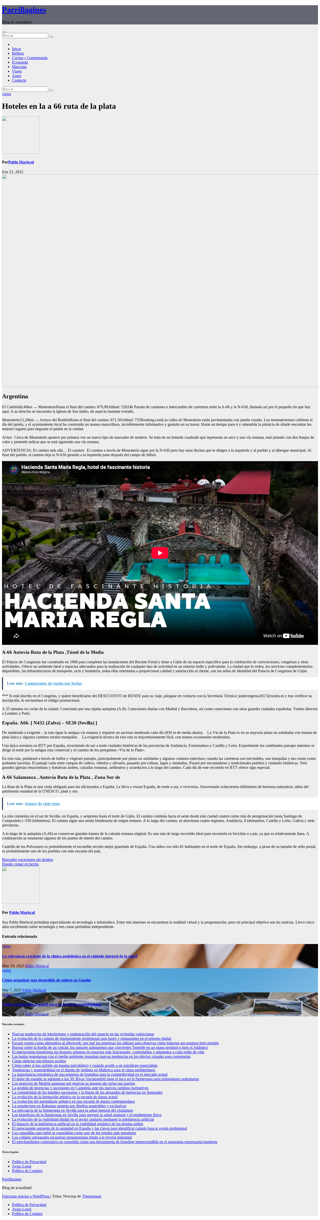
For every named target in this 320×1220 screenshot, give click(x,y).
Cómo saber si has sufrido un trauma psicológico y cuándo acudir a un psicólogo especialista (85, 1065)
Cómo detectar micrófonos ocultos (39, 1061)
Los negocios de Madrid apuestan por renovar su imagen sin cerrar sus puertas (73, 1083)
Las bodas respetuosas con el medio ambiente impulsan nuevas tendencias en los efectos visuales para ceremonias (101, 1056)
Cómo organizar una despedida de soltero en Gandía (46, 980)
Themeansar (91, 1196)
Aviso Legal (21, 1166)
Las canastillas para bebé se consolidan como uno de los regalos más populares (74, 1133)
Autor (16, 76)
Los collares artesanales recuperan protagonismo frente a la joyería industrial (72, 1137)
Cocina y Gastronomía (30, 58)
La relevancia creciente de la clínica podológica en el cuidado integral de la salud (69, 956)
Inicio (16, 49)
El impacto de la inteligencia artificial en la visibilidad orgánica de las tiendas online (77, 1124)
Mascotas (19, 67)
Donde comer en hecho (20, 864)
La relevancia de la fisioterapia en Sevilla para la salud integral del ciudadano (72, 1110)
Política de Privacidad (29, 1162)
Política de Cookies (27, 1171)
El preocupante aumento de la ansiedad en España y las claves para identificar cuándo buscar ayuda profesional (99, 1128)
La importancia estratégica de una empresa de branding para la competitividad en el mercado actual (90, 1074)
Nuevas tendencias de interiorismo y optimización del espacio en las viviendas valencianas (83, 1034)
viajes (6, 94)
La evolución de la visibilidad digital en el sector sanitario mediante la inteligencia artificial (83, 1119)
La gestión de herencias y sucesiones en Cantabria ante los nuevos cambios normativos (80, 1088)
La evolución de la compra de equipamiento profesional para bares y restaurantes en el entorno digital (91, 1038)
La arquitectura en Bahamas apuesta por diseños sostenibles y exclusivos (69, 1106)
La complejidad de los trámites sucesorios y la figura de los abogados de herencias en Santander (87, 1092)
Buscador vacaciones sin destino (27, 859)
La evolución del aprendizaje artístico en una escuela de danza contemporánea (73, 1101)
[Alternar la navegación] (4, 32)
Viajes (17, 71)
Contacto (19, 80)
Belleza (18, 53)
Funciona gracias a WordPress (26, 1196)
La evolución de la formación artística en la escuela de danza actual (65, 1097)
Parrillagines (24, 9)
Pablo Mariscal (21, 162)
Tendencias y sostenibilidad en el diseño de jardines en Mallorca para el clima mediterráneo (83, 1070)
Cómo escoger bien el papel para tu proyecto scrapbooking (51, 1004)
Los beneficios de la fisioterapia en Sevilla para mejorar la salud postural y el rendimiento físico (87, 1115)
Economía (20, 62)
